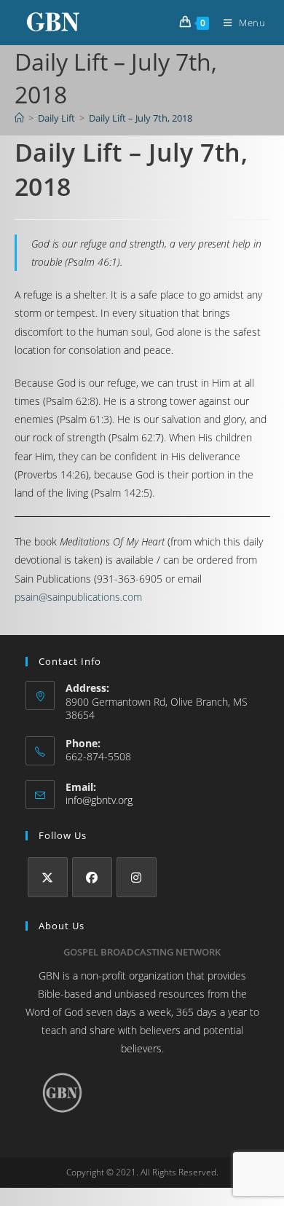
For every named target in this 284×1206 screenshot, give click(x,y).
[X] (48, 877)
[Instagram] (137, 877)
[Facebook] (92, 877)
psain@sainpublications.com (78, 597)
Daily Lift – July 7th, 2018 (140, 118)
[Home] (19, 118)
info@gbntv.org (99, 800)
